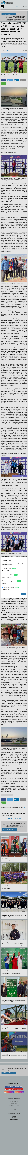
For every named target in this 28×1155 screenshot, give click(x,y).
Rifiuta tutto (14, 594)
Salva (23, 594)
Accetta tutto (6, 594)
